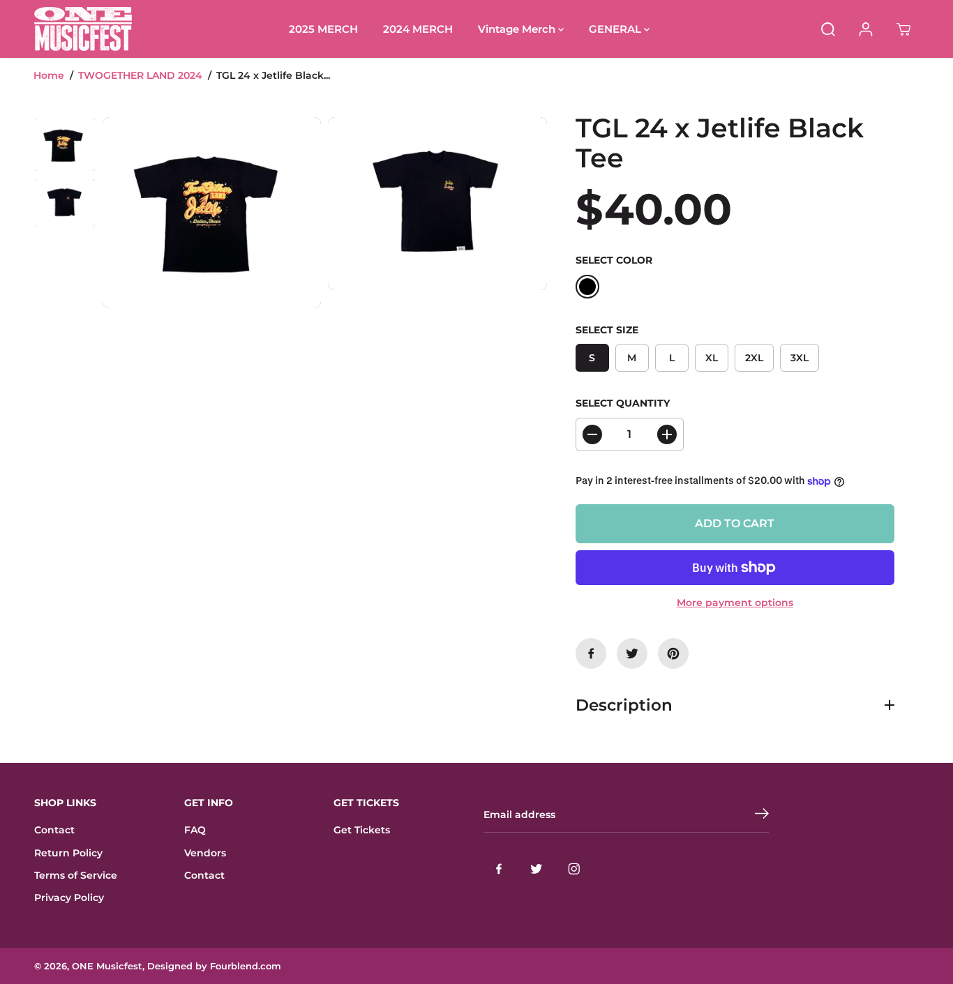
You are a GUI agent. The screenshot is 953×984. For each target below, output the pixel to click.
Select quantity (623, 403)
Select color (614, 260)
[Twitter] (632, 653)
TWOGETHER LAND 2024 (140, 75)
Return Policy (68, 853)
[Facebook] (591, 653)
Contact (54, 830)
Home (48, 75)
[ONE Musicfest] (83, 29)
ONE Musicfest (107, 965)
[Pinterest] (673, 653)
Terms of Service (75, 875)
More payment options (735, 602)
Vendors (205, 853)
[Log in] (865, 29)
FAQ (195, 830)
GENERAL (616, 29)
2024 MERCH (418, 29)
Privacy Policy (69, 897)
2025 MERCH (323, 29)
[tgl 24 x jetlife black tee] (212, 212)
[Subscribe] (762, 815)
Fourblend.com (245, 965)
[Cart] (903, 29)
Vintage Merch (518, 29)
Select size (607, 330)
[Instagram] (574, 869)
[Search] (828, 29)
